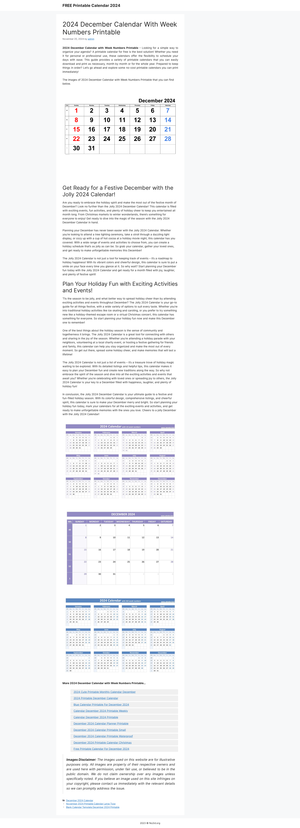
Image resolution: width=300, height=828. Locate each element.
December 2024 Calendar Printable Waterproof (103, 736)
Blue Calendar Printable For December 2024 (101, 704)
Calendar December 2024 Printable (96, 717)
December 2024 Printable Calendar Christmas (103, 742)
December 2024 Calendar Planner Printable (101, 723)
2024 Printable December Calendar (96, 698)
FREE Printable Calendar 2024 (91, 5)
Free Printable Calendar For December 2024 (101, 748)
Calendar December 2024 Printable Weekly (101, 710)
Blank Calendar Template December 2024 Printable (92, 807)
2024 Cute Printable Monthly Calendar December (105, 691)
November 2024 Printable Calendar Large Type (90, 803)
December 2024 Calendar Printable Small (100, 729)
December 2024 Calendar (79, 800)
